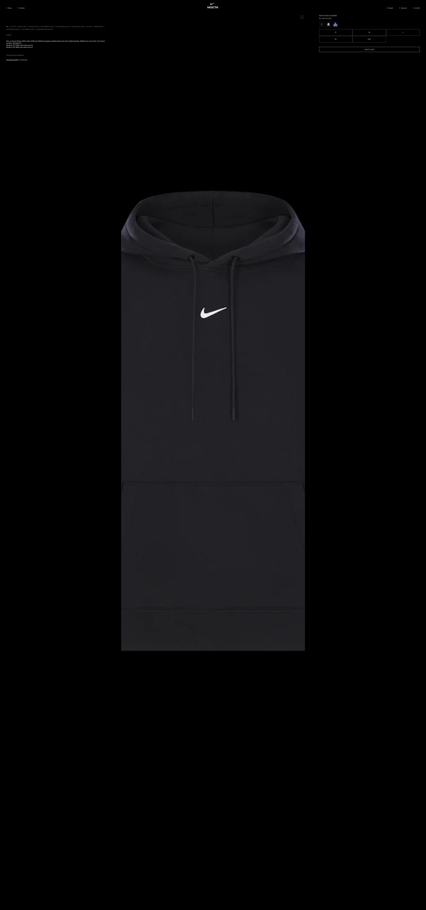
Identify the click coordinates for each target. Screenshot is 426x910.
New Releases (98, 26)
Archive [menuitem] (22, 8)
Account (404, 8)
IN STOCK (89, 26)
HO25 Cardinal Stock (78, 26)
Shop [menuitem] (10, 8)
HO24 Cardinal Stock (62, 26)
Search (391, 8)
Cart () (417, 8)
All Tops (13, 26)
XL (336, 39)
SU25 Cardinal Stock (28, 29)
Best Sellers (22, 26)
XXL (369, 39)
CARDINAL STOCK (33, 26)
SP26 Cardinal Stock (12, 29)
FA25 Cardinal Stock (46, 26)
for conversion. (17, 60)
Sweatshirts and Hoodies (45, 29)
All (7, 26)
